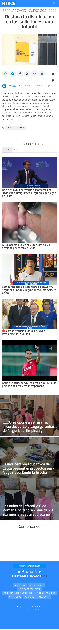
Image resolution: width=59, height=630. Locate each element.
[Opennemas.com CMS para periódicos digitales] (31, 608)
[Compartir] (5, 73)
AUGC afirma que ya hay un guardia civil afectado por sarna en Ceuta (26, 246)
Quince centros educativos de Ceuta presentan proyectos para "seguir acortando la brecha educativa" (28, 470)
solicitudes (20, 128)
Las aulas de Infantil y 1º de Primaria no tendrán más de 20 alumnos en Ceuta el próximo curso (28, 512)
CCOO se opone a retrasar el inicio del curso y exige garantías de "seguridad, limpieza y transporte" (29, 428)
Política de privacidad (29, 589)
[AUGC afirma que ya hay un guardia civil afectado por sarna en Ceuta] (29, 222)
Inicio (44, 576)
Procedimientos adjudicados (17, 593)
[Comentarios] (53, 80)
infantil (9, 128)
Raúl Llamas (14, 86)
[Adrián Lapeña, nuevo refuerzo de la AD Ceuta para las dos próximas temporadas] (29, 360)
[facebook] (23, 571)
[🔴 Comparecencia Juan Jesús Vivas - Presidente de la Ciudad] (29, 314)
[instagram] (31, 571)
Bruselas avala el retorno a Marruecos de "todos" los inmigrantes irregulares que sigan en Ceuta (29, 193)
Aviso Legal (20, 585)
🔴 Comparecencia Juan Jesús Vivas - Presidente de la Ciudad (24, 332)
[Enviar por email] (53, 73)
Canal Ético (15, 597)
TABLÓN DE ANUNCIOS (45, 593)
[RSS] (40, 571)
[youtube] (36, 571)
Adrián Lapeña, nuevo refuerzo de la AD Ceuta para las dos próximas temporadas (29, 384)
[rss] (49, 86)
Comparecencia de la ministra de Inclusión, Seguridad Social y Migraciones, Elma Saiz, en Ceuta (29, 290)
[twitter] (27, 571)
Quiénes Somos (37, 585)
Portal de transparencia (36, 597)
